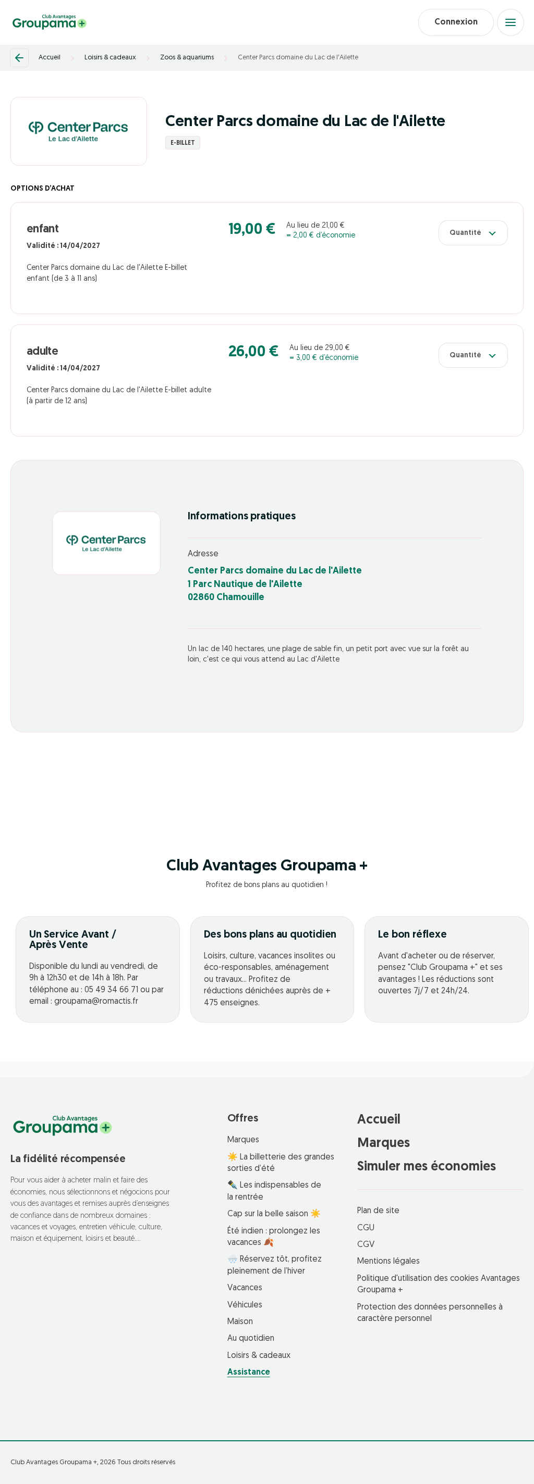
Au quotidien (250, 1339)
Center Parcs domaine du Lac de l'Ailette (298, 57)
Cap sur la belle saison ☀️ (274, 1214)
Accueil (49, 57)
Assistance (248, 1372)
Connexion (456, 22)
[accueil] (49, 22)
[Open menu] (510, 22)
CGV (365, 1245)
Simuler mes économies (426, 1167)
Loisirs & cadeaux (110, 57)
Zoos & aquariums (187, 57)
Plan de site (378, 1211)
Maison (240, 1322)
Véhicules (244, 1305)
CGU (365, 1228)
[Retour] (19, 58)
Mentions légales (388, 1261)
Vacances (244, 1288)
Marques (243, 1140)
